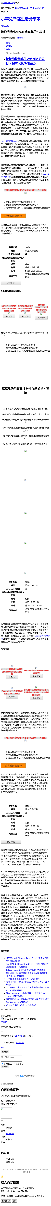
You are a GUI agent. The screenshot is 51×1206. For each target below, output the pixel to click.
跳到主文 (5, 26)
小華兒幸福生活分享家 (21, 19)
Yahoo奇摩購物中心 (9, 141)
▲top (3, 1047)
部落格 (9, 46)
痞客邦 (17, 1036)
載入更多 (5, 1052)
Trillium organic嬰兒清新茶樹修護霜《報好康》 (26, 970)
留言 (22, 1036)
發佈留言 (5, 1067)
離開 (14, 1201)
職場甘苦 (21, 38)
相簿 (8, 43)
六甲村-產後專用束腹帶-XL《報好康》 (23, 979)
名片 (8, 49)
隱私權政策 (44, 1169)
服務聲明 (26, 1172)
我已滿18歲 (6, 1201)
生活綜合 (20, 1043)
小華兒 (4, 1022)
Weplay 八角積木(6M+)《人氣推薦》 (21, 1005)
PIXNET (11, 1169)
